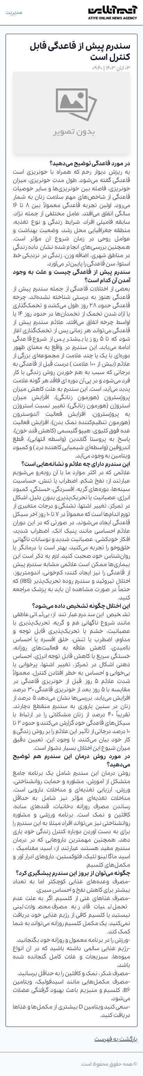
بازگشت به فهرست (115, 1039)
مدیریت (14, 12)
